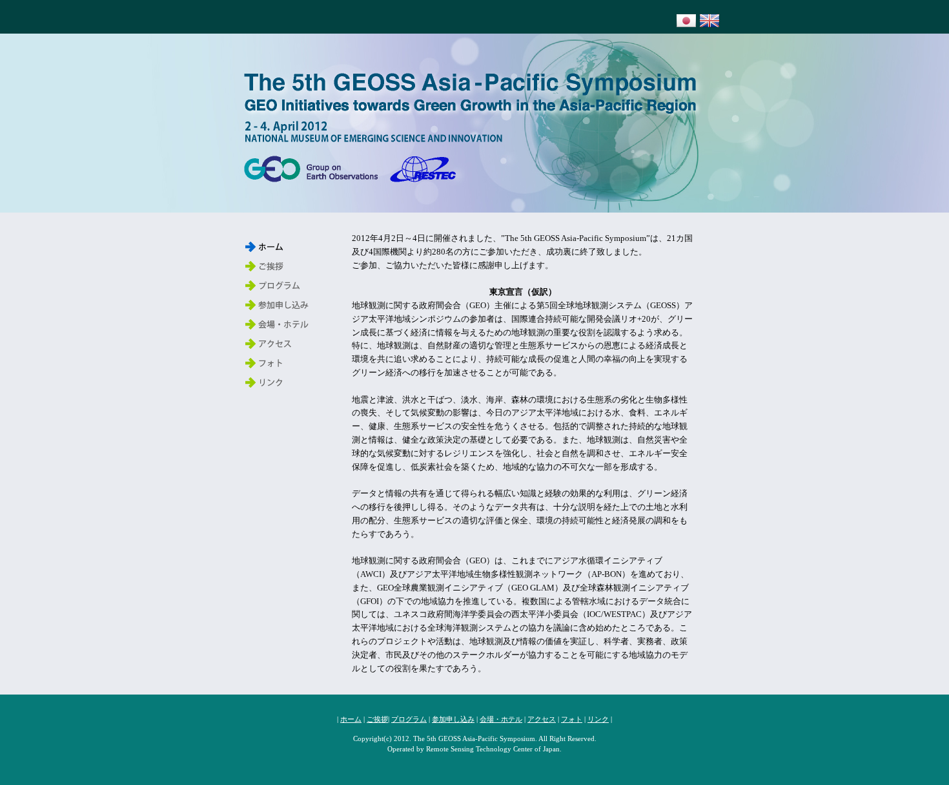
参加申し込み (453, 719)
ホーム (351, 719)
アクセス (541, 719)
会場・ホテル (501, 719)
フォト (571, 719)
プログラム (409, 719)
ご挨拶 (377, 719)
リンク (598, 719)
